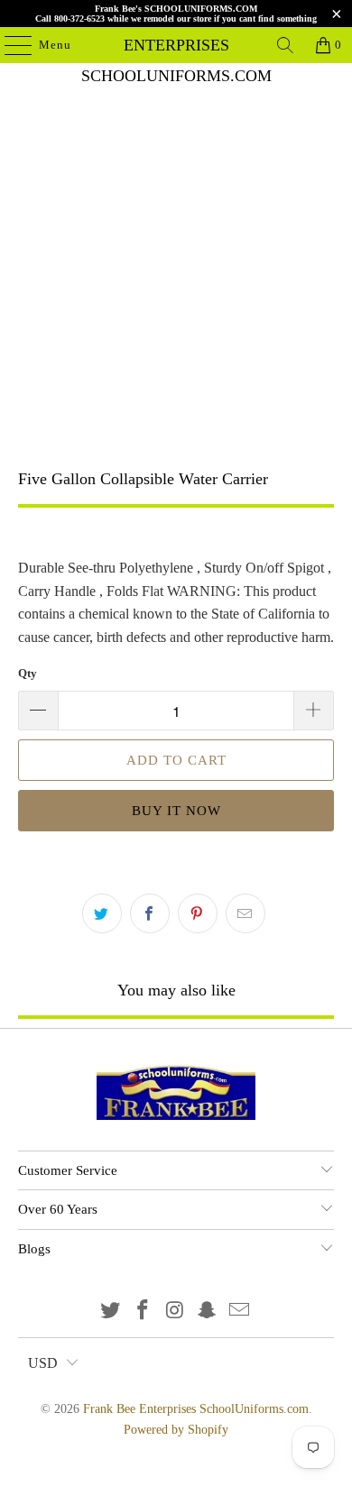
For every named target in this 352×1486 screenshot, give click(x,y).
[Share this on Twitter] (102, 913)
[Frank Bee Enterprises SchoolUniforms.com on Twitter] (111, 1311)
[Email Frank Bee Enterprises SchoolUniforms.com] (240, 1311)
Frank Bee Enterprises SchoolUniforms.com (176, 45)
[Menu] (9, 45)
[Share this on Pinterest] (198, 913)
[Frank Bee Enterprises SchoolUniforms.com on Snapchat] (207, 1311)
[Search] (285, 45)
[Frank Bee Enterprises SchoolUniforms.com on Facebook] (142, 1311)
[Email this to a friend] (245, 913)
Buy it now (176, 810)
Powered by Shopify (176, 1429)
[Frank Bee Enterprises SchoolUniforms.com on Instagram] (175, 1311)
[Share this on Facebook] (150, 913)
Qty (27, 673)
